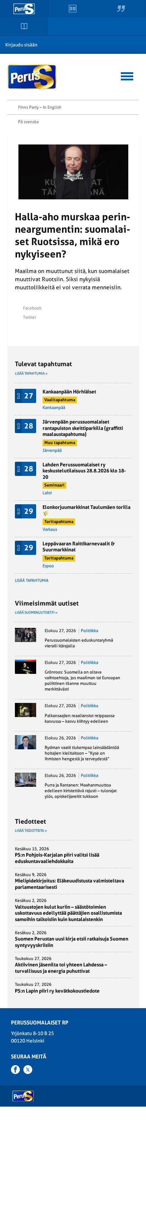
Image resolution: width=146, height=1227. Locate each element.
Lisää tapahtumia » (31, 373)
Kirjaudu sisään (21, 44)
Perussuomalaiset (32, 76)
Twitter (29, 317)
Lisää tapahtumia (32, 580)
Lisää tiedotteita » (31, 831)
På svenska (28, 121)
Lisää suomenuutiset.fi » (36, 612)
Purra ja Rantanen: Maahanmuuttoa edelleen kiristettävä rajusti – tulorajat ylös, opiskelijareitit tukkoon (81, 791)
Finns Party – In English (39, 107)
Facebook (32, 308)
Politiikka (89, 630)
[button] (127, 75)
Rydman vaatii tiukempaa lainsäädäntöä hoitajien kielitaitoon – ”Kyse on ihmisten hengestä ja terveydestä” (82, 753)
